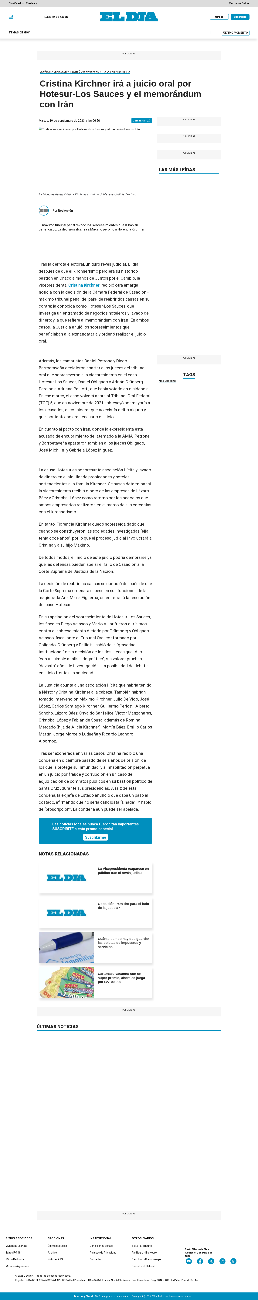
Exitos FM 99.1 (14, 1252)
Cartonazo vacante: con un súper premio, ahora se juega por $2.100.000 (121, 978)
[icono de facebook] (200, 1261)
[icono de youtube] (189, 1261)
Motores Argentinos (17, 1266)
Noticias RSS (55, 1259)
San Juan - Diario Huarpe (146, 1259)
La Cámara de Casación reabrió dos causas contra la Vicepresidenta (85, 71)
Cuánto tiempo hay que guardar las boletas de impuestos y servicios (123, 943)
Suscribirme (95, 837)
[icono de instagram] (222, 1261)
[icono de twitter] (211, 1261)
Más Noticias (167, 381)
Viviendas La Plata (16, 1245)
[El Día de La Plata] (129, 17)
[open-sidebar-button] (11, 17)
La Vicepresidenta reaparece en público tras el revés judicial (123, 871)
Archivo (52, 1252)
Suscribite (240, 16)
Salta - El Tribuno (142, 1245)
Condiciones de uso (101, 1245)
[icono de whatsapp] (233, 1261)
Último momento (235, 32)
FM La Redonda (15, 1259)
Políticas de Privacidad (103, 1252)
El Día (27, 1275)
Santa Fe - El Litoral (143, 1266)
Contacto (95, 1259)
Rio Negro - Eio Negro (144, 1252)
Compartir (139, 120)
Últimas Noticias (57, 1245)
